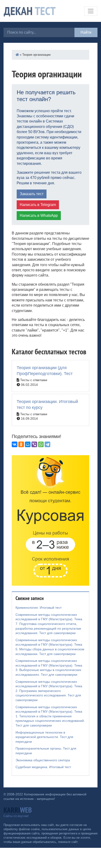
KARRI (18, 810)
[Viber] (34, 444)
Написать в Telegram (38, 205)
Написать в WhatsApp (39, 215)
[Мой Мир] (28, 444)
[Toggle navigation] (90, 11)
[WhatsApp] (41, 444)
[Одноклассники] (21, 444)
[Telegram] (47, 444)
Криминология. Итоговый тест (39, 607)
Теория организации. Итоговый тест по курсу (47, 404)
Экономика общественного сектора (43, 760)
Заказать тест (31, 194)
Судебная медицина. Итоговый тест (43, 767)
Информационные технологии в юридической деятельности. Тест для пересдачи (44, 737)
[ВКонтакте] (14, 444)
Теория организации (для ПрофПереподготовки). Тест (45, 370)
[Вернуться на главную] (17, 54)
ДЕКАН (30, 11)
